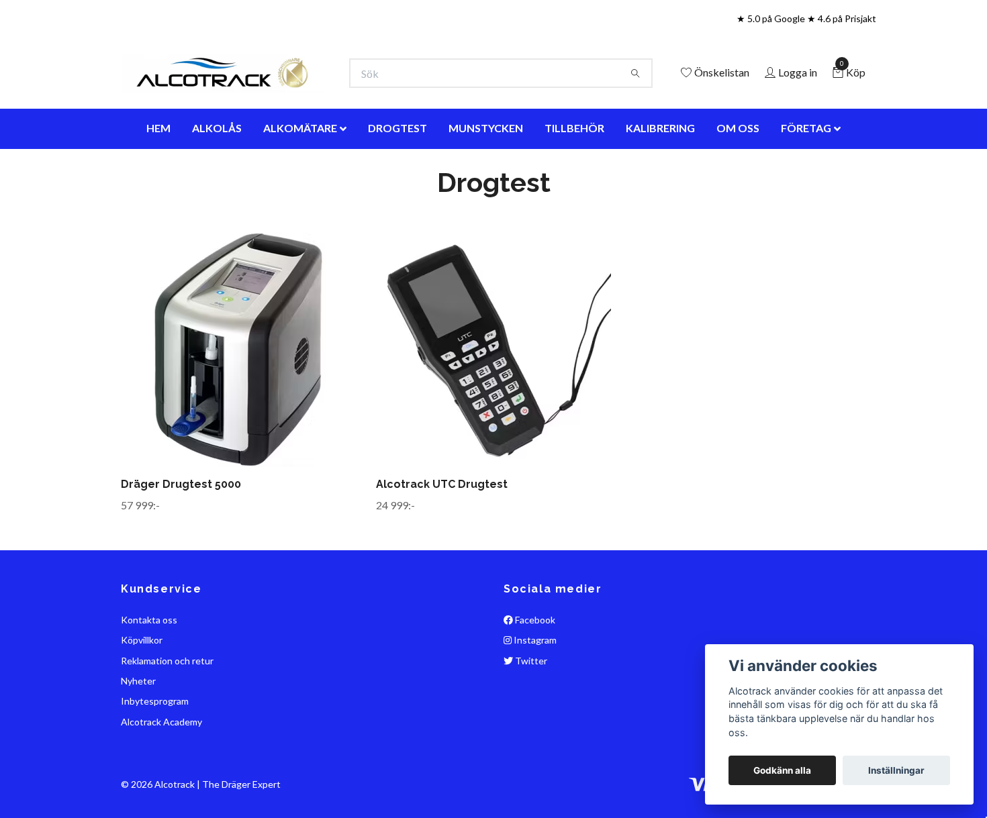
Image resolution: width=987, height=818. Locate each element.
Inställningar (896, 770)
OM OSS (737, 187)
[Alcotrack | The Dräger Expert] (330, 94)
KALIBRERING (660, 187)
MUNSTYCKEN (486, 187)
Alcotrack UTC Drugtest (442, 544)
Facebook (534, 679)
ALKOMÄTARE (300, 187)
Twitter (530, 720)
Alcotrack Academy (161, 781)
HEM (158, 187)
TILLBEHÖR (574, 187)
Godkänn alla (782, 770)
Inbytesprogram (155, 761)
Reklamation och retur (167, 720)
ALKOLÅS (217, 187)
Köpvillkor (141, 700)
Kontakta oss (149, 679)
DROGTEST (397, 187)
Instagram (534, 700)
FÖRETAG (806, 187)
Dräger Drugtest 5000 (181, 544)
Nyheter (138, 740)
